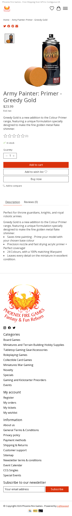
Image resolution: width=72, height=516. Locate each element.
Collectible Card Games (17, 360)
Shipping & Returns (15, 445)
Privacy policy (11, 435)
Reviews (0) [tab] (31, 202)
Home (6, 19)
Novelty (8, 370)
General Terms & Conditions (21, 430)
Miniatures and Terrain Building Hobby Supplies (33, 345)
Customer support (15, 450)
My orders (9, 402)
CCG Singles (10, 470)
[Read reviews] (14, 136)
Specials (8, 375)
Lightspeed (63, 505)
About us (9, 425)
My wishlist (10, 413)
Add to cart (36, 165)
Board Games (11, 340)
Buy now (36, 179)
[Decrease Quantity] (6, 156)
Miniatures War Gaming (18, 365)
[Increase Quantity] (13, 156)
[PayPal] (35, 511)
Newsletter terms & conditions (22, 460)
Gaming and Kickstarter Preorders (24, 380)
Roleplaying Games (15, 355)
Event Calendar (12, 465)
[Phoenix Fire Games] (6, 8)
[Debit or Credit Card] (41, 511)
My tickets (9, 407)
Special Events (12, 475)
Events (7, 385)
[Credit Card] (30, 511)
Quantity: (8, 149)
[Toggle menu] (65, 8)
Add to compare (14, 185)
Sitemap (8, 455)
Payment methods (14, 440)
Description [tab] (12, 202)
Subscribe (57, 489)
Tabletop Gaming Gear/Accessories (25, 350)
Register (8, 397)
